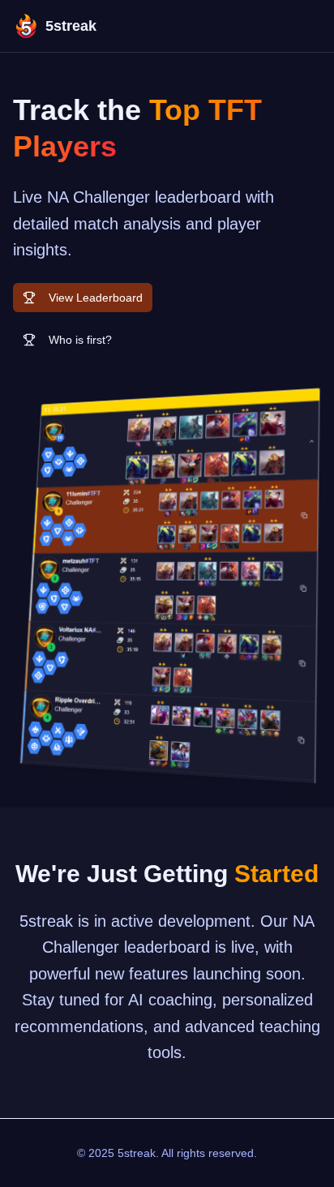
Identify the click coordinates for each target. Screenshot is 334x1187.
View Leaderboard (96, 297)
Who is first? (80, 339)
